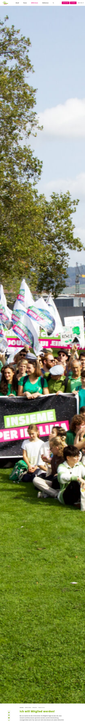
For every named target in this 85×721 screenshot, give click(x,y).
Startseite (22, 707)
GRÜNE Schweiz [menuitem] (34, 2)
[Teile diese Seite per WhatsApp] (9, 712)
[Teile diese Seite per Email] (9, 715)
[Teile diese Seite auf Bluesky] (9, 718)
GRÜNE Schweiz (28, 707)
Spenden (73, 2)
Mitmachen (65, 2)
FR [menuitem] (81, 2)
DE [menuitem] (78, 2)
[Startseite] (5, 3)
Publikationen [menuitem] (45, 2)
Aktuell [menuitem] (17, 2)
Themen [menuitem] (25, 2)
